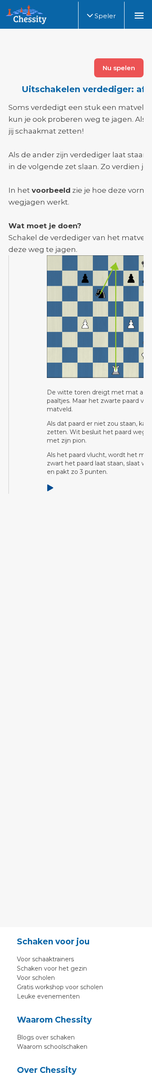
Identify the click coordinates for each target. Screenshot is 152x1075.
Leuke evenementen (48, 996)
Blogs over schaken (46, 1037)
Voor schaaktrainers (45, 959)
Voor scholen (36, 978)
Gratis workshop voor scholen (60, 987)
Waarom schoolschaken (52, 1046)
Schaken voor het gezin (52, 968)
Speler (104, 16)
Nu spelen (119, 68)
